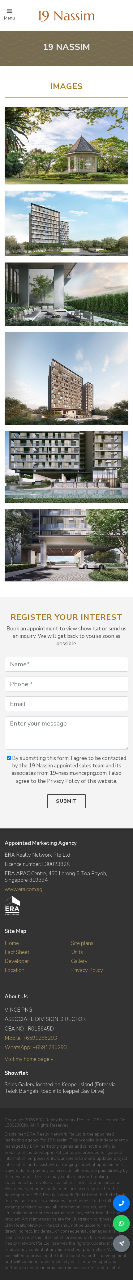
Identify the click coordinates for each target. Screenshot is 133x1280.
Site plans (82, 943)
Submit (66, 801)
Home (12, 943)
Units (77, 952)
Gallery (79, 961)
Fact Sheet (17, 952)
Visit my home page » (29, 1059)
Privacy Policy (87, 970)
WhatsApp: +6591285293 (36, 1047)
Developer (17, 961)
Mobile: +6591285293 (31, 1038)
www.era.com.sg (23, 889)
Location (14, 970)
